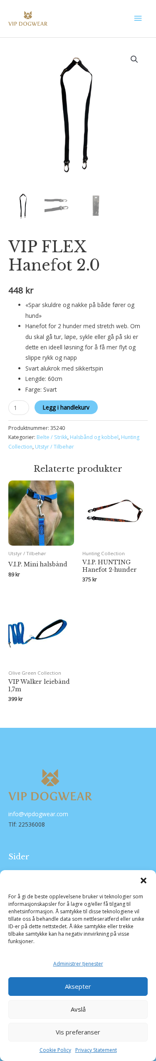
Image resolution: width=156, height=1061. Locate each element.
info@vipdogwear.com (38, 814)
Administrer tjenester (78, 963)
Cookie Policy (55, 1050)
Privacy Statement (96, 1050)
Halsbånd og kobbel (94, 437)
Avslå (78, 1009)
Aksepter (78, 986)
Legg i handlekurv (66, 407)
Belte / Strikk (52, 437)
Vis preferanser (78, 1032)
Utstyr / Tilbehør (54, 446)
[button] (143, 880)
